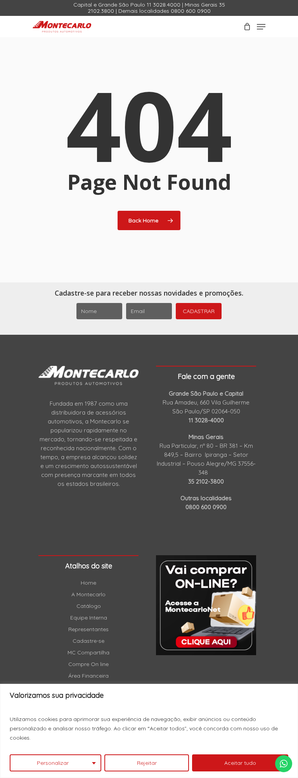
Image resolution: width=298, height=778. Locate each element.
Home (88, 582)
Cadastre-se (88, 640)
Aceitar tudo (240, 762)
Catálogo (88, 605)
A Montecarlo (88, 594)
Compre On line (88, 664)
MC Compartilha (88, 652)
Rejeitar (147, 762)
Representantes (88, 629)
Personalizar (53, 762)
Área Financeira (88, 675)
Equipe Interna (88, 617)
